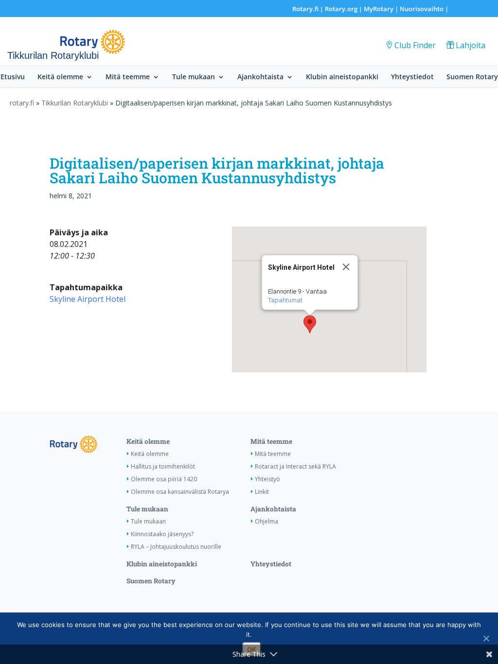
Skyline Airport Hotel (87, 299)
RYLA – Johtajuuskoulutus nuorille (176, 546)
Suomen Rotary (472, 77)
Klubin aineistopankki (342, 77)
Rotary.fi (305, 8)
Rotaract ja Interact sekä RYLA (295, 466)
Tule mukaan (193, 77)
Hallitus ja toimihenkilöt (163, 466)
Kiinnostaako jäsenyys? (162, 534)
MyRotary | (382, 8)
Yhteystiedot (412, 77)
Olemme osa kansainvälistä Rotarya (180, 492)
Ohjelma (266, 521)
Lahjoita (470, 45)
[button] (309, 324)
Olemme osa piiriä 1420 (164, 479)
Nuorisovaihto (422, 8)
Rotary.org (341, 8)
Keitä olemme (60, 77)
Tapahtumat (284, 300)
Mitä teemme (128, 77)
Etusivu (12, 77)
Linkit (262, 492)
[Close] (345, 267)
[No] (486, 638)
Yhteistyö (267, 479)
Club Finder (415, 45)
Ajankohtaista (260, 77)
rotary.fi (22, 102)
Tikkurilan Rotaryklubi (74, 102)
